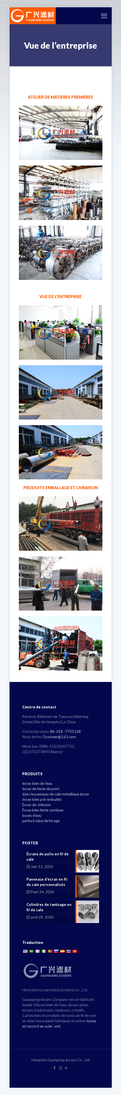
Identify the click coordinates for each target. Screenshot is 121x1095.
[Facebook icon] (55, 1067)
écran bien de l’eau (37, 783)
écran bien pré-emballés (42, 799)
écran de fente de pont (40, 788)
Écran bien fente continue (42, 810)
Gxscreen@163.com (59, 736)
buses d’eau (31, 815)
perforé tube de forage (41, 821)
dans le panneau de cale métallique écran (55, 794)
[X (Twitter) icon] (61, 1067)
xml (57, 1026)
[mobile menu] (104, 16)
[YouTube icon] (66, 1067)
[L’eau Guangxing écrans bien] (33, 15)
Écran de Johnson (36, 804)
